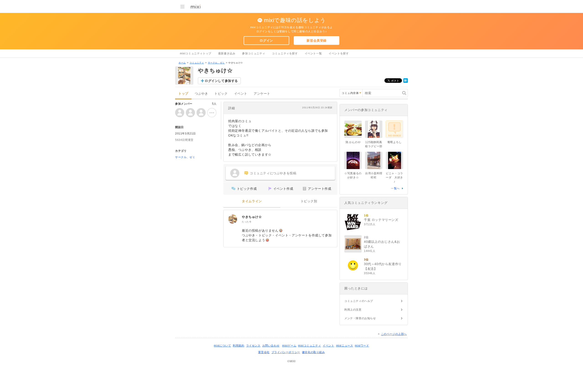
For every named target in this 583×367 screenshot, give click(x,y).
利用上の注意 (353, 309)
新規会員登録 (317, 40)
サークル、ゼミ (216, 62)
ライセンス (253, 345)
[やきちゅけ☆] (232, 219)
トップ (183, 93)
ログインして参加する (221, 81)
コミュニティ (196, 62)
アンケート (262, 93)
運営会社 (263, 352)
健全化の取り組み (313, 352)
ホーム (182, 62)
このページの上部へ (394, 334)
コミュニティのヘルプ (358, 301)
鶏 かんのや (353, 142)
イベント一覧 (313, 53)
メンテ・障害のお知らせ (360, 318)
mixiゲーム (289, 345)
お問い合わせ (271, 345)
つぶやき (201, 93)
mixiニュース (344, 345)
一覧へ (395, 188)
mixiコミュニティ (309, 345)
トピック (221, 93)
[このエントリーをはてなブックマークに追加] (405, 82)
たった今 (246, 221)
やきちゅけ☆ (252, 217)
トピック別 (309, 201)
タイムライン (252, 201)
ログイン (266, 40)
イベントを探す (339, 53)
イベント (240, 93)
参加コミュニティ (253, 53)
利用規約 (238, 345)
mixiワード (362, 345)
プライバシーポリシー (285, 352)
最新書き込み (226, 53)
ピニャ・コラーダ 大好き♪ (394, 177)
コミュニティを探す (285, 53)
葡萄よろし (394, 142)
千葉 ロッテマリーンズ (381, 220)
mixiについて (222, 345)
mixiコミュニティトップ (195, 53)
